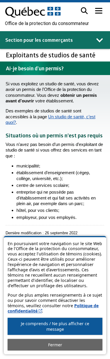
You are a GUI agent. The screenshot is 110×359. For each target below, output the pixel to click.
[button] (84, 11)
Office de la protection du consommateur (47, 23)
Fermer (55, 345)
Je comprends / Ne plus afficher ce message (55, 326)
